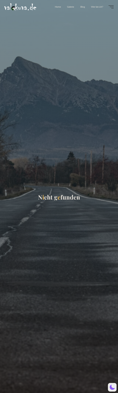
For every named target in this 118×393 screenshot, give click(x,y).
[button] (112, 387)
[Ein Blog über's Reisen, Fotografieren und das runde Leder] (38, 7)
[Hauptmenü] (111, 6)
